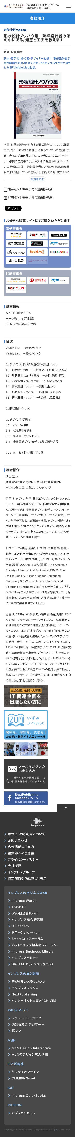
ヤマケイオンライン (25, 1072)
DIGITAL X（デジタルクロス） (32, 964)
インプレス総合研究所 (27, 920)
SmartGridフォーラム (27, 939)
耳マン (16, 1031)
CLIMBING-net (23, 1078)
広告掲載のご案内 (21, 847)
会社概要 (14, 866)
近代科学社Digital (15, 29)
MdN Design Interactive (31, 1048)
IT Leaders (20, 926)
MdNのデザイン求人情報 (30, 1054)
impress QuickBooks (29, 1095)
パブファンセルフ (23, 1113)
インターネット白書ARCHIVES (34, 1001)
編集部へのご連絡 (21, 853)
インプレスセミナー (25, 958)
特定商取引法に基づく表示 (27, 879)
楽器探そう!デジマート (28, 1024)
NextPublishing (24, 994)
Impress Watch (24, 901)
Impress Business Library (33, 951)
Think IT (18, 907)
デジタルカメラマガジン (28, 982)
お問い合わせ (17, 840)
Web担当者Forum (25, 913)
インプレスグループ (21, 872)
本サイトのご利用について (26, 834)
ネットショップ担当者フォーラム (34, 945)
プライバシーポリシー (23, 859)
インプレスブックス (25, 988)
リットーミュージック (26, 1018)
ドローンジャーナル (25, 932)
